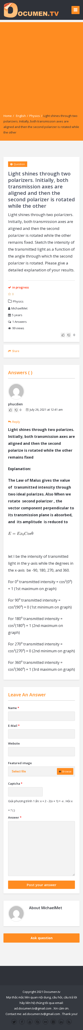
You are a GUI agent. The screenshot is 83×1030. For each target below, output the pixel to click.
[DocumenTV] (31, 9)
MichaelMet (19, 308)
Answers (19, 322)
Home (7, 116)
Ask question (42, 938)
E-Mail (14, 726)
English (21, 116)
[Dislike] (68, 335)
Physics (34, 116)
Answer (14, 817)
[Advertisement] (41, 63)
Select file (19, 771)
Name (13, 708)
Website (14, 743)
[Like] (63, 335)
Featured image (20, 763)
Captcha (15, 783)
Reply (16, 422)
